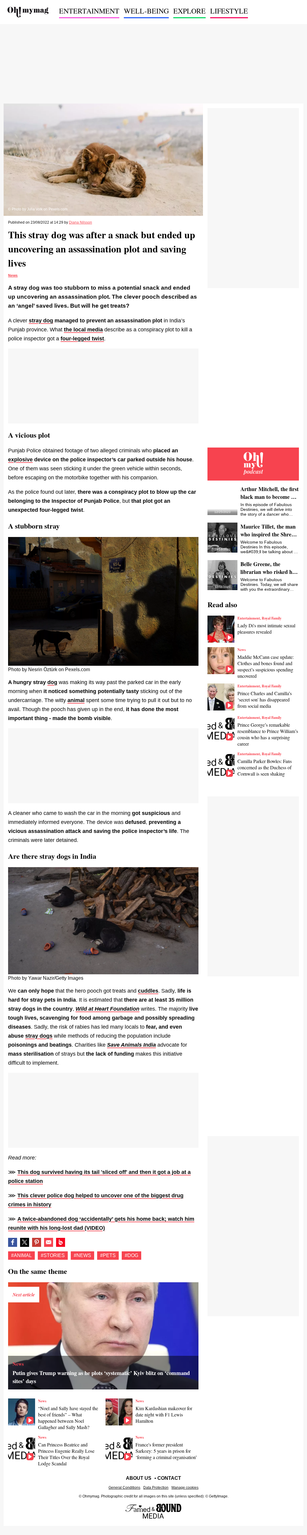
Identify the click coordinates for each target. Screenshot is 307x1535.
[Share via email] (48, 1242)
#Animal (21, 1255)
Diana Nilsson (80, 222)
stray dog (41, 321)
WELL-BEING (146, 11)
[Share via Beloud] (60, 1242)
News (13, 275)
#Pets (108, 1255)
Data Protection (155, 1487)
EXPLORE (189, 11)
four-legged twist (82, 339)
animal (76, 700)
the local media (83, 330)
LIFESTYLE (229, 11)
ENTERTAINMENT (89, 11)
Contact (169, 1478)
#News (82, 1255)
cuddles (148, 991)
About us (138, 1478)
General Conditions (124, 1487)
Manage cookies (184, 1487)
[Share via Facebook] (12, 1242)
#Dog (131, 1255)
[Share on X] (24, 1242)
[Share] (36, 1242)
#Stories (53, 1255)
